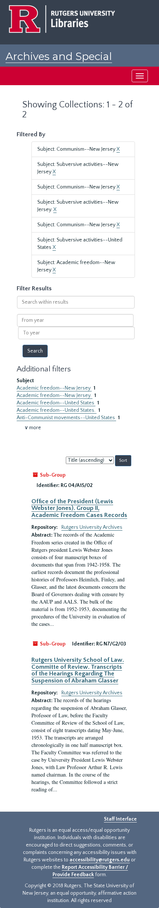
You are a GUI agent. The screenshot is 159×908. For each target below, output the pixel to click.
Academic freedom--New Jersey (54, 388)
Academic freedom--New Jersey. (54, 395)
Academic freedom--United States (56, 403)
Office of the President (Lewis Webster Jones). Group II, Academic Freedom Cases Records (79, 508)
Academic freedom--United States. (57, 410)
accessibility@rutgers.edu (100, 860)
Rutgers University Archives (91, 527)
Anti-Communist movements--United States (66, 418)
